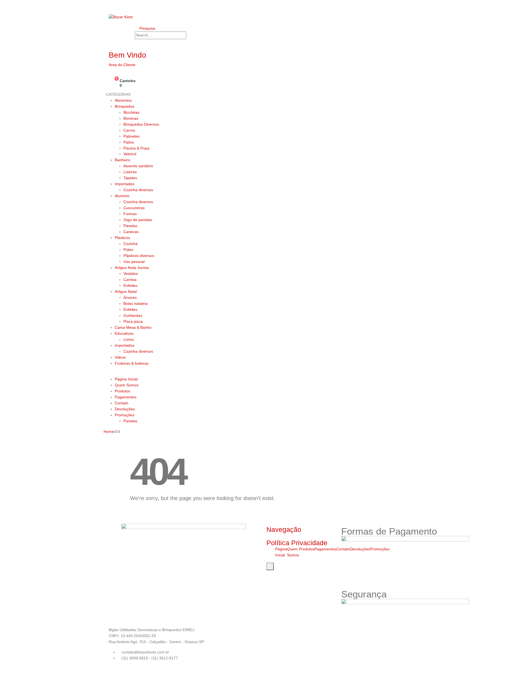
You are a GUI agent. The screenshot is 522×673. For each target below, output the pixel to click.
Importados (124, 184)
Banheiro (122, 160)
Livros (128, 339)
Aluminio (122, 196)
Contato (121, 403)
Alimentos (123, 100)
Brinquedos (124, 106)
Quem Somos (126, 385)
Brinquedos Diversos (141, 124)
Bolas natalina (135, 303)
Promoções (124, 415)
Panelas (130, 226)
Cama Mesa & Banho (133, 327)
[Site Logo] (121, 17)
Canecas (131, 231)
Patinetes (131, 136)
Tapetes (130, 178)
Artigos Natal (126, 291)
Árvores (130, 297)
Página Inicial (126, 379)
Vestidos (130, 273)
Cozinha (130, 243)
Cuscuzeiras (134, 208)
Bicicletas (131, 112)
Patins (128, 142)
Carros (129, 130)
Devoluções (125, 409)
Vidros (120, 357)
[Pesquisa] (191, 35)
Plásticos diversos (138, 255)
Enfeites (130, 285)
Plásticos (122, 237)
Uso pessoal (134, 261)
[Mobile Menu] (110, 5)
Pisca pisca (133, 321)
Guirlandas (132, 315)
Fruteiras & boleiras (131, 363)
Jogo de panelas (137, 220)
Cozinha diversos (138, 190)
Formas (130, 214)
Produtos (122, 391)
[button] (145, 28)
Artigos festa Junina (132, 267)
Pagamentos (125, 397)
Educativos (124, 333)
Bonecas (130, 118)
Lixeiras (130, 172)
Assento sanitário (138, 166)
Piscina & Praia (136, 148)
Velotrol (129, 154)
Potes (128, 249)
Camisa (129, 279)
